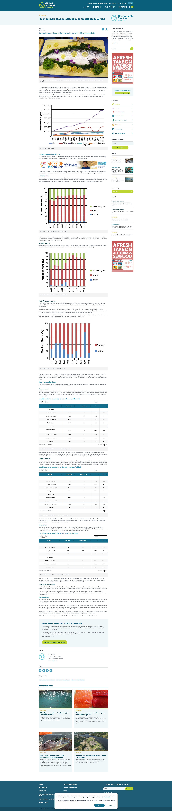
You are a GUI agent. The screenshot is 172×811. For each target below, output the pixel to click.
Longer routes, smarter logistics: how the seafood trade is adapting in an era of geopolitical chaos (118, 180)
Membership (96, 7)
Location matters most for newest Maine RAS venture (91, 756)
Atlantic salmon (44, 680)
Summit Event (110, 7)
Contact (114, 3)
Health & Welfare (116, 167)
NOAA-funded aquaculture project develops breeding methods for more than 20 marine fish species (122, 204)
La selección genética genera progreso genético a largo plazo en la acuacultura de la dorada (122, 235)
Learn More (115, 43)
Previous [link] (100, 444)
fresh (58, 680)
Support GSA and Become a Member (54, 642)
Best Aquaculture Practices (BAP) (48, 795)
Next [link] (106, 444)
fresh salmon (65, 680)
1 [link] (103, 444)
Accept (99, 805)
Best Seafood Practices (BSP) (48, 799)
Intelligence (114, 157)
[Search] (131, 48)
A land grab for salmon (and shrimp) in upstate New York (54, 714)
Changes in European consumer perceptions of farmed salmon (52, 756)
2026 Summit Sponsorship (122, 93)
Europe (52, 680)
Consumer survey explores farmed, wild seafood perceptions (90, 714)
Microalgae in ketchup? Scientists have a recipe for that (122, 212)
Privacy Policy (108, 797)
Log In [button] (130, 3)
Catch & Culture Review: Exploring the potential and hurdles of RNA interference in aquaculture (118, 171)
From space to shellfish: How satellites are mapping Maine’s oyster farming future (117, 161)
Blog (110, 3)
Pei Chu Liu (81, 680)
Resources (42, 791)
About (86, 7)
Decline (110, 805)
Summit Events (43, 802)
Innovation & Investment (118, 201)
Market (73, 680)
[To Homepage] (47, 5)
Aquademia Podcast (102, 3)
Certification (124, 7)
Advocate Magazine (92, 3)
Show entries (44, 402)
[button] (103, 29)
